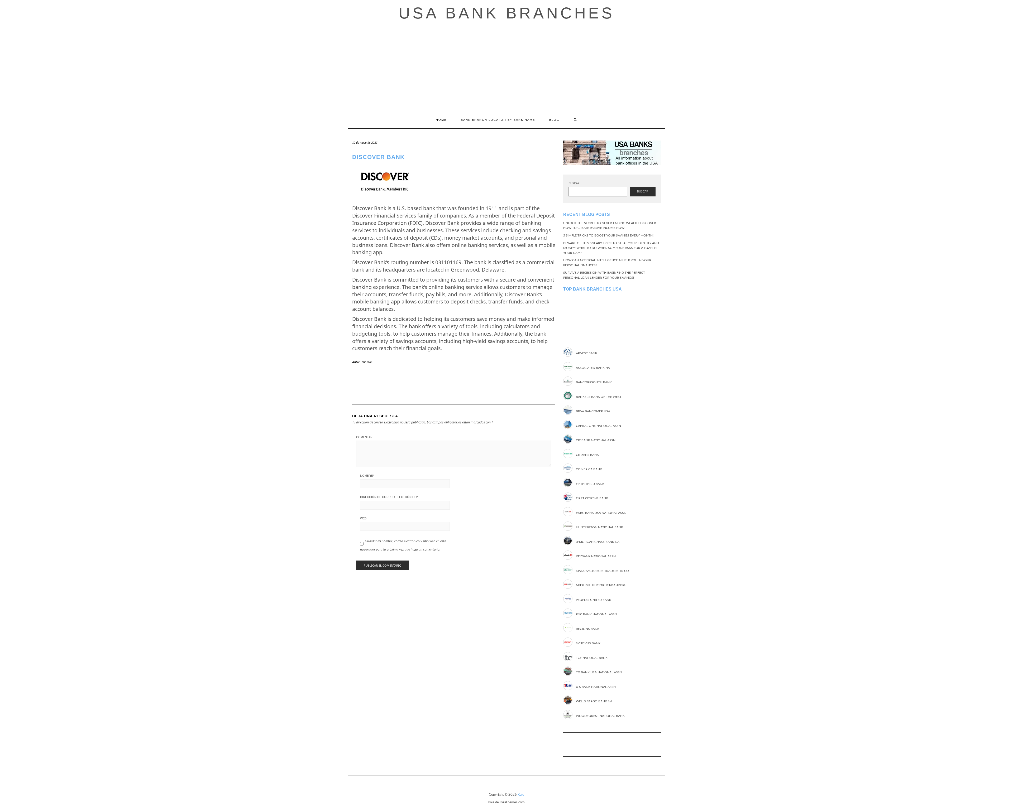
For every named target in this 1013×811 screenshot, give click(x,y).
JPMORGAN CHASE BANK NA (597, 541)
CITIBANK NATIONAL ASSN (595, 440)
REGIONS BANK (587, 628)
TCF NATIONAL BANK (592, 657)
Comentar (364, 437)
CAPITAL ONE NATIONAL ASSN (598, 425)
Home (441, 119)
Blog (554, 119)
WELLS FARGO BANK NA (594, 701)
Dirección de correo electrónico (389, 497)
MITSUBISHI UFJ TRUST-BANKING (600, 585)
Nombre (367, 475)
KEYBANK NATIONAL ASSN (596, 556)
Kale (521, 794)
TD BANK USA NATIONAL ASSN (599, 672)
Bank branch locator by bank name (498, 119)
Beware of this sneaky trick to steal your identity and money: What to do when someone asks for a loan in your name (611, 248)
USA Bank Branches (507, 13)
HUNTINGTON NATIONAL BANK (599, 527)
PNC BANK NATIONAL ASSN (596, 614)
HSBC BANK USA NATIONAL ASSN (601, 512)
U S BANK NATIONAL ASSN (596, 686)
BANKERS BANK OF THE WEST (599, 396)
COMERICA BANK (589, 469)
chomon (367, 362)
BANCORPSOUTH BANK (594, 382)
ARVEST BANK (586, 353)
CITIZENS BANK (587, 454)
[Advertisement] (506, 71)
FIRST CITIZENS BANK (592, 498)
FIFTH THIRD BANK (590, 483)
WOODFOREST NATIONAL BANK (600, 715)
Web (363, 518)
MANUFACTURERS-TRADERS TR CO (602, 570)
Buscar (574, 183)
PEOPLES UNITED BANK (593, 599)
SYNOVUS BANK (588, 643)
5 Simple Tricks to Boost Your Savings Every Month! (608, 235)
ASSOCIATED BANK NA (593, 367)
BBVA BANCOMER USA (593, 411)
